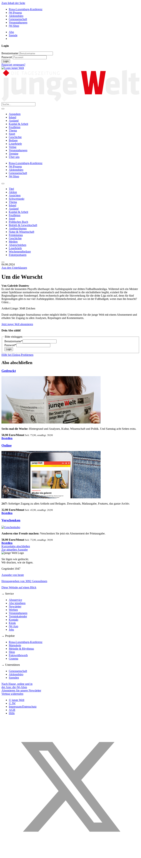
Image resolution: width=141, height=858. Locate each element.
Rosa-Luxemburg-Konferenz (25, 9)
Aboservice (15, 599)
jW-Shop (14, 25)
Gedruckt (8, 371)
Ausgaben (15, 114)
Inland (12, 117)
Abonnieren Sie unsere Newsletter (21, 690)
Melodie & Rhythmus (21, 648)
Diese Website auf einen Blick (18, 587)
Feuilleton (14, 127)
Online (6, 445)
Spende (13, 35)
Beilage (13, 140)
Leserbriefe (15, 143)
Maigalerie (15, 645)
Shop (12, 651)
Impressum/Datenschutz (23, 706)
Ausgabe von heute (12, 574)
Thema (13, 130)
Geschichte (15, 137)
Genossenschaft (18, 19)
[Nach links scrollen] (2, 183)
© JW (12, 703)
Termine (13, 153)
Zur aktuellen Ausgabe (14, 549)
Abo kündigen (17, 603)
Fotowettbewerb (18, 655)
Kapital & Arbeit (18, 123)
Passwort (6, 57)
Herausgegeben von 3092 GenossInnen (24, 581)
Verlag (12, 147)
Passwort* (10, 345)
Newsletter (15, 606)
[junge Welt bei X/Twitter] (70, 854)
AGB (12, 709)
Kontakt (13, 619)
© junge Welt (16, 700)
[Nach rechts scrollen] (2, 262)
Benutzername (9, 53)
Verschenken (10, 520)
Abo (11, 32)
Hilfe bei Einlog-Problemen (17, 354)
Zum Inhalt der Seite (13, 3)
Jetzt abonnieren (17, 324)
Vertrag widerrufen (12, 693)
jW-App (13, 626)
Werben (13, 609)
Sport (12, 133)
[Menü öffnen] (2, 108)
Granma (13, 658)
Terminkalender (18, 616)
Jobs (11, 629)
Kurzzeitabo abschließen (15, 546)
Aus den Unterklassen (14, 267)
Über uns (14, 156)
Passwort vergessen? (13, 64)
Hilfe (12, 713)
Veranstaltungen (18, 22)
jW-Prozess (15, 12)
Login (6, 61)
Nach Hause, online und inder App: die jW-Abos (16, 685)
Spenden (14, 677)
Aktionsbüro (16, 15)
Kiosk (12, 623)
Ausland (14, 120)
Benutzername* (13, 341)
